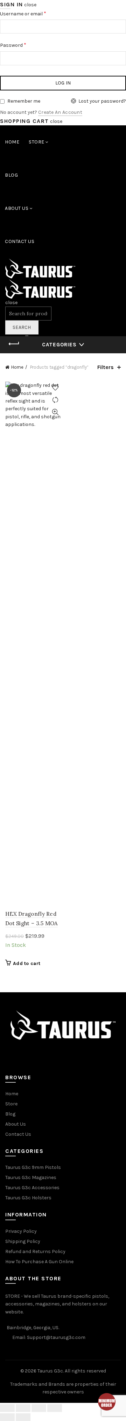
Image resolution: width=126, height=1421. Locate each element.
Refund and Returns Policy (35, 1251)
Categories (59, 344)
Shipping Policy (22, 1241)
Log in (63, 83)
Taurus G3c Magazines (30, 1177)
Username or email (23, 13)
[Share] (23, 1408)
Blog (11, 175)
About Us (16, 208)
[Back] (14, 344)
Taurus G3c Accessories (32, 1188)
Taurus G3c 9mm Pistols (33, 1167)
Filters (105, 367)
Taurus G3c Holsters (28, 1198)
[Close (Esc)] (7, 1408)
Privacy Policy (21, 1231)
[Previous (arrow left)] (7, 1417)
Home (12, 142)
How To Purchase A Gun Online (39, 1262)
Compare (55, 400)
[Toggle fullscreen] (38, 1408)
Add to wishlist (55, 388)
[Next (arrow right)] (23, 1417)
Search (22, 327)
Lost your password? (102, 101)
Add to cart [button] (26, 963)
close (30, 5)
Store (36, 142)
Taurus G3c (50, 1371)
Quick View (55, 412)
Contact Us (19, 241)
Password (13, 45)
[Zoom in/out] (54, 1408)
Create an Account (60, 112)
